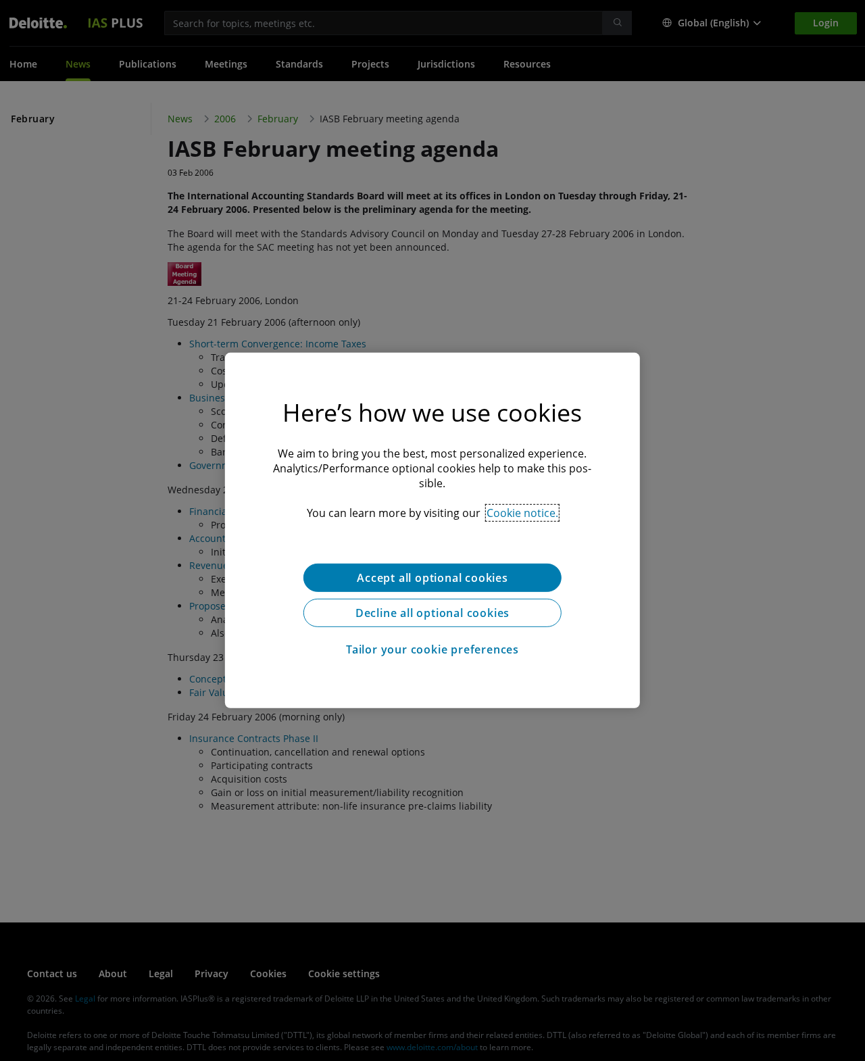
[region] (432, 530)
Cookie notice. (522, 512)
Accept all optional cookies (432, 577)
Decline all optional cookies (432, 613)
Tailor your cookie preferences (432, 649)
